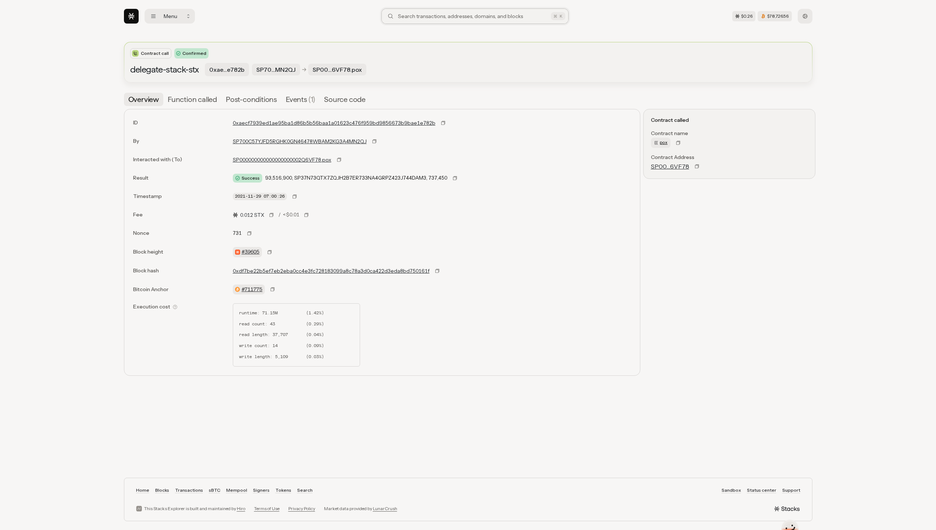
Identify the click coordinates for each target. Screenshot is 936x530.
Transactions (189, 490)
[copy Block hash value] (437, 271)
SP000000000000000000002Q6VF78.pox (282, 159)
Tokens (283, 490)
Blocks (162, 490)
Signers (261, 490)
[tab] (143, 99)
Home (142, 490)
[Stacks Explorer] (131, 16)
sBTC (214, 490)
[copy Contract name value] (678, 143)
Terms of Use (267, 508)
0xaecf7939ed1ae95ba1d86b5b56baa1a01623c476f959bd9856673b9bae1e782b (334, 123)
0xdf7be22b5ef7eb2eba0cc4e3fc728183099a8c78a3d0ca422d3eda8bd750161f (331, 271)
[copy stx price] (271, 215)
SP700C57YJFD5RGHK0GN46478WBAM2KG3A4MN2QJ (300, 141)
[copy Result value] (455, 178)
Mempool (236, 490)
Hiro (241, 508)
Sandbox (731, 490)
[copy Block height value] (269, 252)
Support (791, 490)
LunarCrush (385, 508)
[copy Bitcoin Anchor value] (272, 289)
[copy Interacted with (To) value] (339, 160)
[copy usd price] (306, 215)
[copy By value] (374, 141)
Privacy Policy (301, 508)
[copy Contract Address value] (697, 166)
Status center (761, 490)
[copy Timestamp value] (294, 196)
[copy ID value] (443, 123)
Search (305, 490)
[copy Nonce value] (249, 233)
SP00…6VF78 (670, 166)
